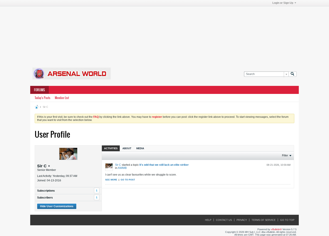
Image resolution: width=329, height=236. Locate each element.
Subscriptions (46, 190)
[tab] (111, 148)
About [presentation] (126, 148)
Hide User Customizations (56, 206)
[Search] (292, 74)
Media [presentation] (140, 148)
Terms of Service (264, 220)
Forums (39, 89)
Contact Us (224, 220)
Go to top (287, 220)
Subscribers (45, 197)
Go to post (128, 179)
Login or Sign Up (282, 2)
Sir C (118, 164)
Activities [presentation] (111, 148)
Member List (62, 98)
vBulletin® (276, 229)
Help (208, 220)
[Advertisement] (164, 34)
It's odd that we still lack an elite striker (164, 164)
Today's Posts (42, 98)
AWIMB (122, 168)
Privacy (242, 220)
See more (111, 179)
